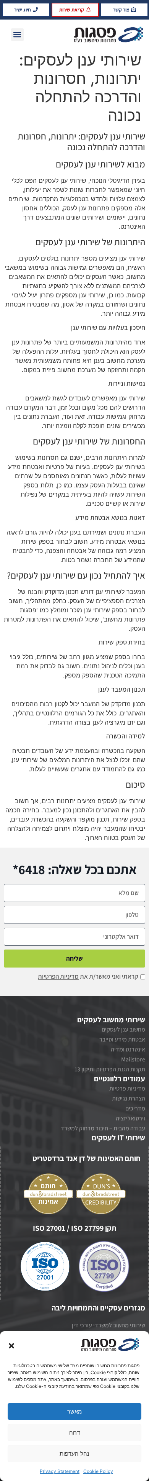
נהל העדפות (74, 1453)
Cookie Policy (98, 1471)
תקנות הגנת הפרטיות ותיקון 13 (109, 1069)
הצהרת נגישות (128, 1098)
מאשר (74, 1411)
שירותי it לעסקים (118, 1138)
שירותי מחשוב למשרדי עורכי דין (108, 1325)
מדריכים (135, 1108)
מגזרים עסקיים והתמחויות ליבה (98, 1308)
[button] (11, 1346)
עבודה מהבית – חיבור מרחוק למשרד (103, 1128)
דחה (74, 1432)
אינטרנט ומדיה (128, 1049)
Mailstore (133, 1059)
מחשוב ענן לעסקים (123, 1029)
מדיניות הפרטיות (58, 977)
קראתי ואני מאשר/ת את (88, 977)
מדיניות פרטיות (127, 1088)
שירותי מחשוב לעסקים (111, 1020)
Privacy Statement (59, 1471)
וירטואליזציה (130, 1118)
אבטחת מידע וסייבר (122, 1039)
